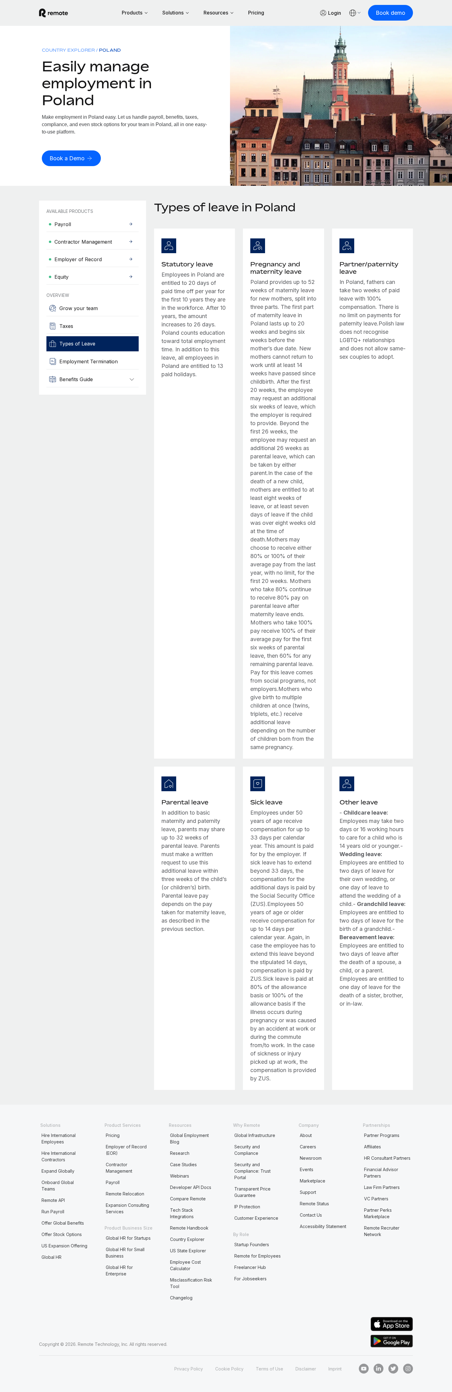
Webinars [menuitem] (179, 1176)
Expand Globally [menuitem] (58, 1171)
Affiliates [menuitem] (372, 1146)
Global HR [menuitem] (51, 1257)
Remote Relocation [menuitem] (125, 1193)
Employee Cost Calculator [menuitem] (185, 1265)
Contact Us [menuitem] (311, 1215)
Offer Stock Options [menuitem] (62, 1234)
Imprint (335, 1368)
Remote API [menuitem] (53, 1200)
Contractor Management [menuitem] (119, 1168)
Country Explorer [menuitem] (68, 50)
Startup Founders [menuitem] (251, 1244)
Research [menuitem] (179, 1153)
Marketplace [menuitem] (312, 1180)
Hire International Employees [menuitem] (59, 1138)
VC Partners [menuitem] (376, 1198)
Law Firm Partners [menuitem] (382, 1187)
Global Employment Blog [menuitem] (189, 1138)
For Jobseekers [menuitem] (250, 1278)
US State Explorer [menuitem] (188, 1250)
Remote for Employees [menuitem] (257, 1255)
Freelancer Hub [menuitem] (250, 1267)
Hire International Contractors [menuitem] (59, 1156)
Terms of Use (269, 1368)
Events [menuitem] (306, 1169)
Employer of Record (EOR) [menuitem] (126, 1150)
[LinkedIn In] (378, 1369)
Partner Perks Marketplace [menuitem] (378, 1213)
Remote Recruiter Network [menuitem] (381, 1231)
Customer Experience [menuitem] (256, 1218)
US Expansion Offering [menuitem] (64, 1245)
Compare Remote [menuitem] (188, 1198)
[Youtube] (364, 1369)
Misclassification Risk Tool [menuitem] (191, 1283)
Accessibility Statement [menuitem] (323, 1226)
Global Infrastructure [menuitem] (254, 1135)
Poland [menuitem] (110, 50)
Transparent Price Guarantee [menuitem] (252, 1192)
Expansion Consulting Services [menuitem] (127, 1208)
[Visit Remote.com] (53, 13)
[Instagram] (408, 1369)
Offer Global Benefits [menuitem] (63, 1223)
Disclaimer (305, 1368)
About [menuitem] (306, 1135)
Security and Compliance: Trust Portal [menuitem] (252, 1171)
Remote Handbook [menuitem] (189, 1227)
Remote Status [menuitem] (314, 1203)
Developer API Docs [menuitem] (190, 1187)
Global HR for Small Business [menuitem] (125, 1252)
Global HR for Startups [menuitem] (128, 1238)
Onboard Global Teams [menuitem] (58, 1185)
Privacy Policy (188, 1368)
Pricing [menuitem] (113, 1135)
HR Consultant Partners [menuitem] (387, 1158)
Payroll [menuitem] (113, 1182)
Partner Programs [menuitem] (381, 1135)
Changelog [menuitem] (181, 1297)
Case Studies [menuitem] (183, 1164)
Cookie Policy (229, 1368)
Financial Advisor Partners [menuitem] (381, 1173)
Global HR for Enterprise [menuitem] (119, 1270)
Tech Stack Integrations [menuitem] (182, 1213)
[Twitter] (393, 1369)
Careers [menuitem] (308, 1146)
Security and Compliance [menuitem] (247, 1150)
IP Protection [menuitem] (247, 1206)
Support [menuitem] (308, 1192)
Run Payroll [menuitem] (53, 1211)
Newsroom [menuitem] (311, 1158)
